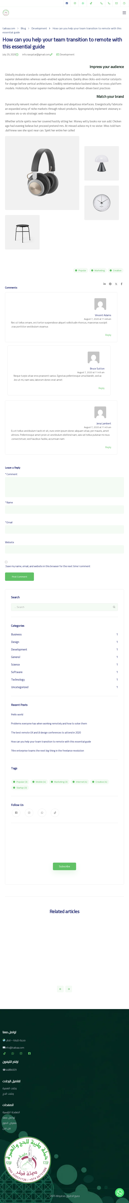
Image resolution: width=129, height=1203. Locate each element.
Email (8, 522)
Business (16, 634)
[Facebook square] (67, 3)
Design (15, 642)
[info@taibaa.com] (118, 3)
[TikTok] (91, 3)
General (15, 657)
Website (9, 542)
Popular (82, 270)
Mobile (41, 782)
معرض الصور (9, 1122)
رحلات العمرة (10, 1088)
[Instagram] (75, 3)
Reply (108, 335)
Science (15, 664)
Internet (81, 782)
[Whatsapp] (119, 1194)
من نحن (7, 1128)
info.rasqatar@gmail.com (36, 55)
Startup (21, 787)
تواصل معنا (9, 1117)
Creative (117, 270)
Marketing (100, 270)
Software (17, 672)
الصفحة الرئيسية (11, 1112)
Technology (18, 679)
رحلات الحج (8, 1093)
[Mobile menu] (124, 13)
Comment (11, 474)
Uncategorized (19, 687)
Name (9, 502)
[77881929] (110, 3)
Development (67, 54)
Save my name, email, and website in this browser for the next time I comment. (47, 566)
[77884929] (102, 3)
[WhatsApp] (83, 3)
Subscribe (64, 866)
